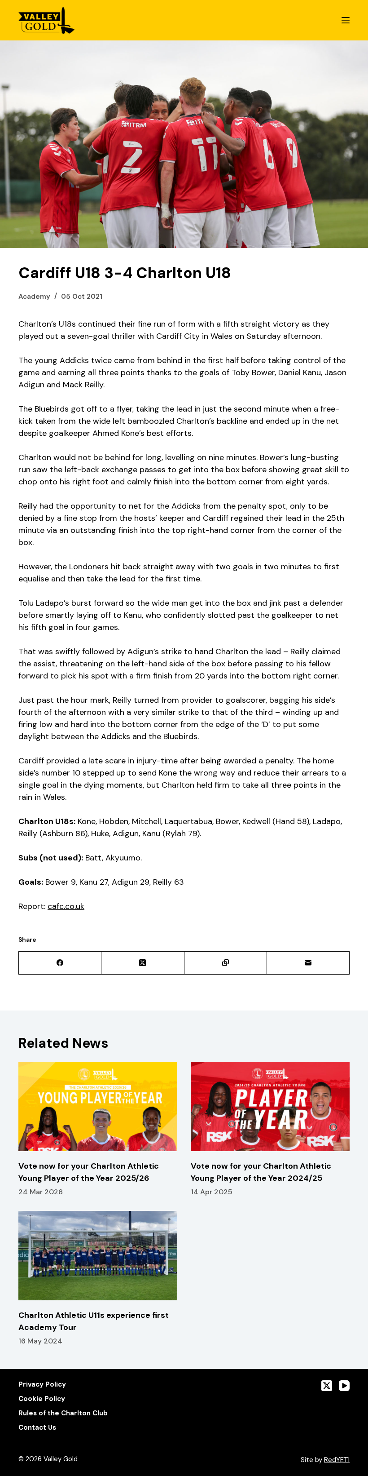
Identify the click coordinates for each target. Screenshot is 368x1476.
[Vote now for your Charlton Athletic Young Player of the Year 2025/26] (97, 1106)
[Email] (308, 963)
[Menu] (346, 20)
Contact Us (37, 1427)
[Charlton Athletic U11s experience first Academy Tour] (97, 1255)
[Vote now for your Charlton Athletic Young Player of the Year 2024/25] (270, 1106)
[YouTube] (344, 1385)
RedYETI (337, 1459)
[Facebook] (60, 963)
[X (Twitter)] (142, 963)
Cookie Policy (41, 1399)
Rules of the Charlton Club (63, 1413)
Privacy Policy (42, 1384)
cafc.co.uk (66, 906)
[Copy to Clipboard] (225, 963)
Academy (34, 296)
